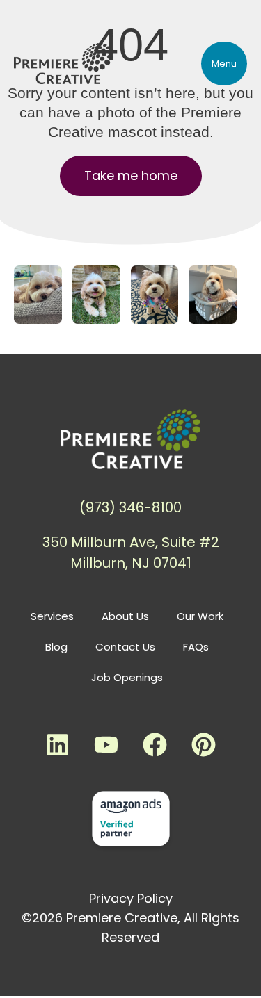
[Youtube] (106, 745)
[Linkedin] (57, 745)
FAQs (196, 646)
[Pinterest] (204, 745)
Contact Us (125, 646)
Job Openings (127, 677)
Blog (56, 646)
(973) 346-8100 (130, 507)
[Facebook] (155, 745)
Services (52, 616)
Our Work (200, 616)
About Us (125, 616)
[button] (224, 63)
